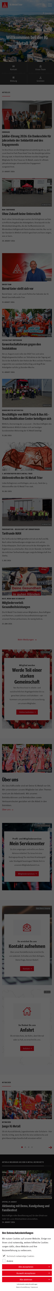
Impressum (34, 1287)
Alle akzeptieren (26, 1266)
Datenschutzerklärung (22, 1287)
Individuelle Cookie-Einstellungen (27, 1284)
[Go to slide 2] (25, 1147)
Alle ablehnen (26, 1279)
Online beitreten (26, 712)
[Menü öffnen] (50, 5)
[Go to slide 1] (22, 1147)
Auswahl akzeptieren (25, 1273)
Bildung (13, 81)
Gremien (40, 81)
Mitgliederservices (26, 873)
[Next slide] (50, 1147)
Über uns (6, 809)
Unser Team (40, 69)
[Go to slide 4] (32, 1147)
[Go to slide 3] (28, 1147)
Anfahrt (26, 1048)
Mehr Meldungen (26, 639)
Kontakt (13, 69)
